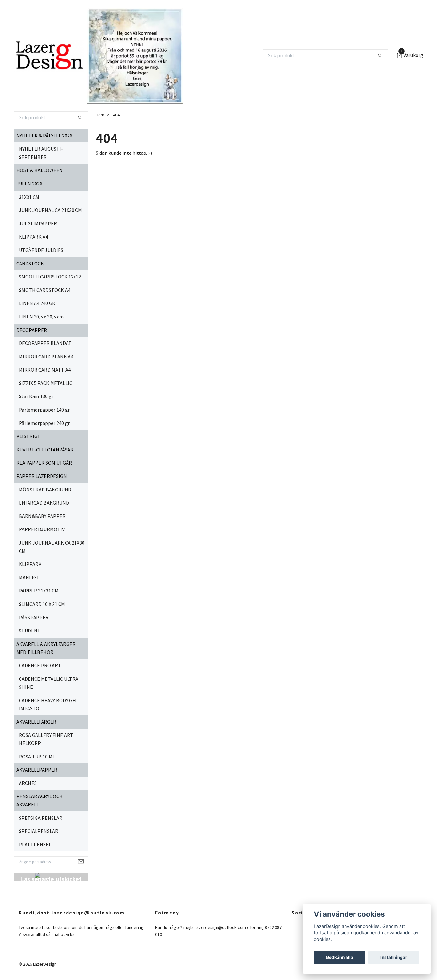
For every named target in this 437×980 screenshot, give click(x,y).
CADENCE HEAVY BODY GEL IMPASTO (48, 704)
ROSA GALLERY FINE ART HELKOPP (46, 739)
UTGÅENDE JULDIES (41, 250)
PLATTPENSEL (35, 844)
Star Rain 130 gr (36, 396)
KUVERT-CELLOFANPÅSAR (45, 449)
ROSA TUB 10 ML (37, 756)
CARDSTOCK (30, 263)
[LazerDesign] (49, 56)
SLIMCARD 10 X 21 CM (42, 604)
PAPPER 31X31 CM (39, 590)
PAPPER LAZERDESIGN (41, 476)
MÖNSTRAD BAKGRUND (45, 489)
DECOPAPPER (31, 330)
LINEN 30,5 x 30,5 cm (41, 316)
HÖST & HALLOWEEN (39, 170)
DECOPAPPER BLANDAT (45, 343)
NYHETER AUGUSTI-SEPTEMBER (41, 152)
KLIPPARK (30, 564)
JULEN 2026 (29, 183)
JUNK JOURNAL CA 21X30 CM (50, 210)
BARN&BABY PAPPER (42, 516)
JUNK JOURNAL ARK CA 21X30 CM (51, 546)
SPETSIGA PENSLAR (40, 818)
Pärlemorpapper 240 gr (44, 423)
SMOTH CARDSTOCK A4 (44, 290)
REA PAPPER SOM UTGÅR (44, 462)
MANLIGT (29, 577)
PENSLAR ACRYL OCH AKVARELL (39, 800)
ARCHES (28, 783)
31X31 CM (29, 197)
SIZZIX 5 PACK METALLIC (45, 383)
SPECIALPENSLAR (38, 831)
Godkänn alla (339, 957)
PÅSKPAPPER (34, 617)
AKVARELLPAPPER (36, 769)
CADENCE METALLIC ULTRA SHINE (48, 683)
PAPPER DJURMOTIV (42, 529)
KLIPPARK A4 (33, 236)
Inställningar (393, 957)
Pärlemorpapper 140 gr (44, 409)
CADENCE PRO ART (40, 665)
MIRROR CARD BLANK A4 (46, 356)
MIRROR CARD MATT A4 (45, 369)
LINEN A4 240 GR (37, 303)
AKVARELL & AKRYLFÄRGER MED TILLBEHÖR (45, 648)
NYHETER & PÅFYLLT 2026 (44, 135)
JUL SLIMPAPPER (38, 223)
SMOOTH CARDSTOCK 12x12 (50, 276)
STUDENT (30, 630)
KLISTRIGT (28, 436)
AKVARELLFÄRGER (36, 721)
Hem (100, 115)
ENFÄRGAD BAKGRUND (44, 502)
